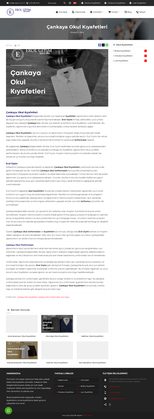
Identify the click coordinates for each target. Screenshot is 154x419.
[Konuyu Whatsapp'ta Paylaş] (106, 45)
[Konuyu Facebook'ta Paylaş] (99, 45)
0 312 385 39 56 (34, 3)
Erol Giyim (65, 297)
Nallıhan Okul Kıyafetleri (92, 336)
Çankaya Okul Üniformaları (49, 297)
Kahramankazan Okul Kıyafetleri (22, 362)
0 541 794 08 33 (114, 392)
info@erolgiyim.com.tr (17, 3)
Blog (82, 32)
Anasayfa (74, 32)
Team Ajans (87, 415)
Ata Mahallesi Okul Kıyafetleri (92, 362)
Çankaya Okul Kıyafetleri (27, 297)
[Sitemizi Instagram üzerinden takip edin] (70, 3)
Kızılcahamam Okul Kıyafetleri (22, 336)
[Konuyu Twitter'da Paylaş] (103, 45)
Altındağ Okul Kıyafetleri (57, 336)
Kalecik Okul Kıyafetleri (57, 362)
